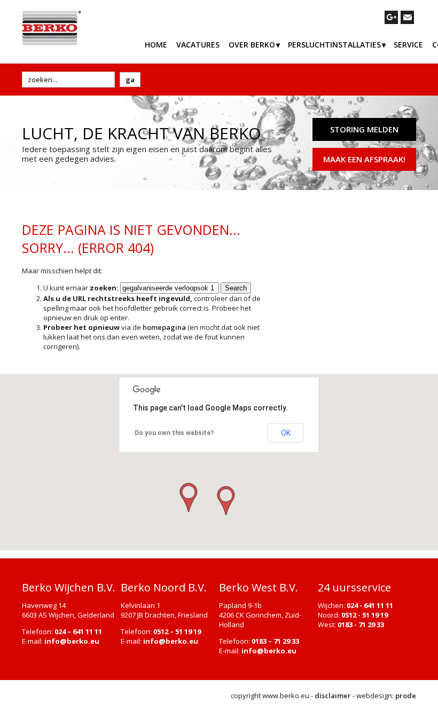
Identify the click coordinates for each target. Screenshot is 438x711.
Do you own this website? (174, 433)
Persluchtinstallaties (334, 45)
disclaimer (333, 695)
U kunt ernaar (81, 288)
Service (408, 45)
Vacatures (198, 45)
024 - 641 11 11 (370, 605)
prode (405, 695)
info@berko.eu (71, 641)
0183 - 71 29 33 (361, 624)
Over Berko (252, 45)
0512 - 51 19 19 (364, 615)
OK (286, 433)
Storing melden (364, 129)
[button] (225, 501)
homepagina (164, 327)
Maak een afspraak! (364, 159)
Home (156, 45)
